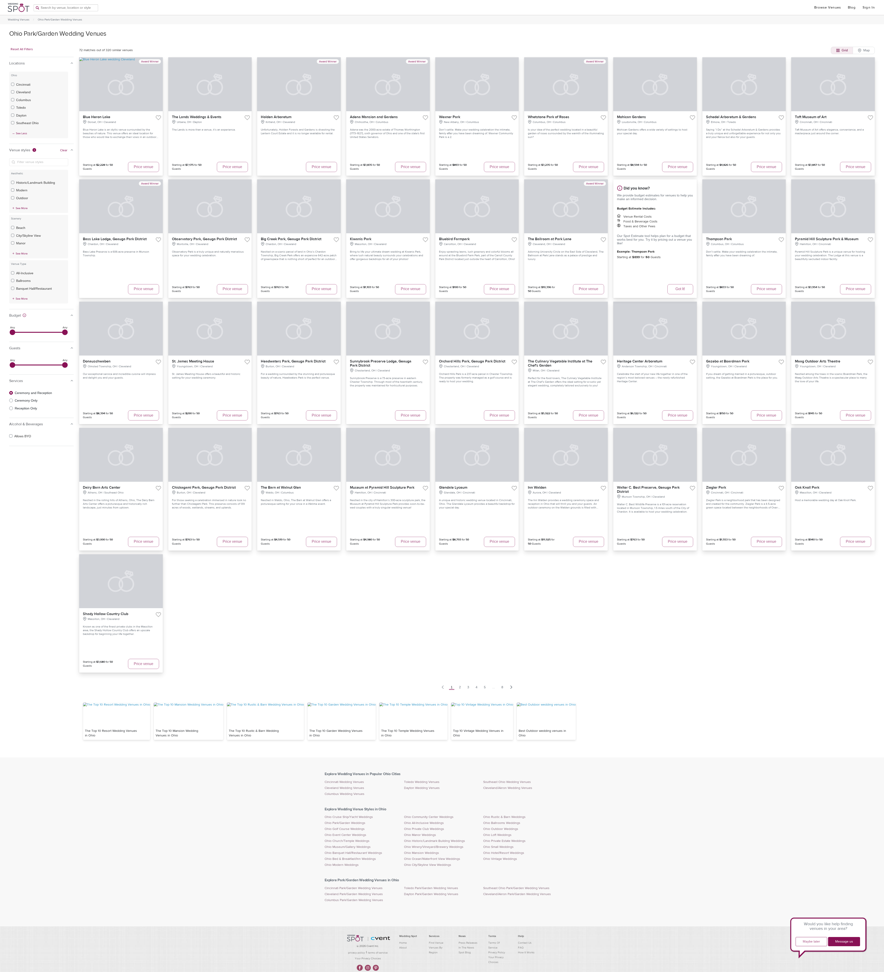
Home (403, 943)
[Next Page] (511, 687)
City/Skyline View (28, 235)
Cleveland (23, 92)
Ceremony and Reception (33, 393)
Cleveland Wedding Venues (344, 788)
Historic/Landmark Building (35, 182)
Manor (21, 243)
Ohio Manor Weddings (420, 835)
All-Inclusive (24, 273)
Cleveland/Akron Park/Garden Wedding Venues (517, 894)
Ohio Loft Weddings (497, 835)
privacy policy (356, 952)
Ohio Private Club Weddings (424, 829)
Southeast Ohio (27, 123)
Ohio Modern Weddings (342, 865)
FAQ (520, 947)
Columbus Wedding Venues (344, 794)
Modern (21, 190)
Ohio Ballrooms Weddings (501, 823)
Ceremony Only (26, 400)
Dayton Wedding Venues (422, 788)
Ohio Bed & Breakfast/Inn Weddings (350, 859)
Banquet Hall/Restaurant (34, 288)
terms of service (378, 952)
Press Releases (468, 943)
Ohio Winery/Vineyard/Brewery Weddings (433, 847)
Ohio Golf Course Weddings (345, 829)
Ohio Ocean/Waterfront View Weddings (432, 859)
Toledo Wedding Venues (421, 782)
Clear (63, 150)
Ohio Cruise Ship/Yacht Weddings (349, 817)
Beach (20, 228)
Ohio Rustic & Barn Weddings (504, 817)
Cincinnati (23, 84)
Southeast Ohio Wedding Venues (507, 782)
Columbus (23, 100)
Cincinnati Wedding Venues (344, 782)
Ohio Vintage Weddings (500, 859)
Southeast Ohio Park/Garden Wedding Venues (516, 888)
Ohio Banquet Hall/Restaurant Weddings (353, 853)
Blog (852, 7)
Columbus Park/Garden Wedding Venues (354, 900)
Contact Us (525, 943)
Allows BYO (22, 436)
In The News (466, 947)
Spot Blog (465, 952)
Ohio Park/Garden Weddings (345, 823)
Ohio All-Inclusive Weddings (424, 823)
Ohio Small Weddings (498, 847)
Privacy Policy (496, 952)
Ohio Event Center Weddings (345, 835)
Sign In (869, 7)
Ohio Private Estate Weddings (504, 841)
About (403, 947)
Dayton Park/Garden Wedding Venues (431, 894)
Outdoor (22, 198)
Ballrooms (23, 281)
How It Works (526, 952)
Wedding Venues (18, 19)
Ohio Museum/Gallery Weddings (348, 847)
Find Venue (436, 943)
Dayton (21, 115)
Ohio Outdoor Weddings (500, 829)
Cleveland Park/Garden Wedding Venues (354, 894)
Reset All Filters (22, 49)
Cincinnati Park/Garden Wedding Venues (354, 888)
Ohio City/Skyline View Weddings (427, 865)
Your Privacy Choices (368, 958)
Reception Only (26, 408)
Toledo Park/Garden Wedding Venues (431, 888)
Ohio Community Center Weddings (429, 817)
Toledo (21, 107)
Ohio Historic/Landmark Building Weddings (434, 841)
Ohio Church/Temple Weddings (347, 841)
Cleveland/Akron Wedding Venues (507, 788)
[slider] (12, 332)
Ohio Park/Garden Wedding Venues (60, 19)
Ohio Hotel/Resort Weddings (503, 853)
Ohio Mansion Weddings (421, 853)
